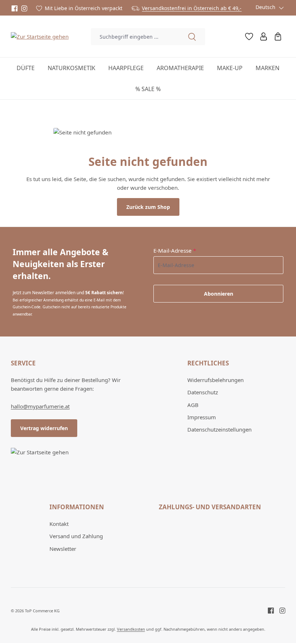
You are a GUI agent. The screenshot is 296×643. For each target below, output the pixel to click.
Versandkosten (131, 629)
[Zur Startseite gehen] (40, 36)
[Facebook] (15, 8)
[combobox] (135, 36)
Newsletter (62, 548)
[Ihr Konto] (263, 36)
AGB (193, 404)
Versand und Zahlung (76, 536)
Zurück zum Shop (148, 206)
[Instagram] (24, 8)
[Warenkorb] (278, 36)
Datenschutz (202, 392)
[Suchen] (192, 36)
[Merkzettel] (249, 36)
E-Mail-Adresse (174, 250)
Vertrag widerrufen (44, 428)
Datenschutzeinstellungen (219, 429)
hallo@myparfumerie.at (40, 406)
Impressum (201, 417)
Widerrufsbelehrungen (215, 379)
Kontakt (59, 523)
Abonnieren (218, 293)
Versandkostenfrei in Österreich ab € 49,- (191, 8)
